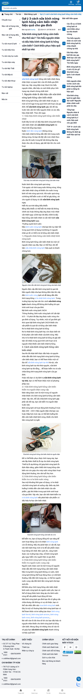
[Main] (5, 3)
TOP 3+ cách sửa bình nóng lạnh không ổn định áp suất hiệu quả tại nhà (74, 132)
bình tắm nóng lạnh (34, 131)
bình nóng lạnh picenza (40, 617)
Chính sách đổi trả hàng (51, 651)
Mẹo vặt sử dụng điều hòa (10, 36)
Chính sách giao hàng (50, 644)
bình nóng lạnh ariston (40, 614)
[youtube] (70, 647)
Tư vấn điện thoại (8, 81)
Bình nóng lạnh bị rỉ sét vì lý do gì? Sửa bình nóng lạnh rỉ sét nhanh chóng (74, 72)
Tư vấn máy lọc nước (10, 56)
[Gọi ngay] (79, 679)
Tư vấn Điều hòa (8, 50)
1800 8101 (5, 653)
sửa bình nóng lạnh (30, 79)
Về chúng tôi (26, 644)
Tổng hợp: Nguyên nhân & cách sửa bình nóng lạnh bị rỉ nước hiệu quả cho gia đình (73, 116)
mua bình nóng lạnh (47, 605)
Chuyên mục (7, 20)
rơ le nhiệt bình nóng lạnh (45, 298)
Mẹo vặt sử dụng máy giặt (10, 27)
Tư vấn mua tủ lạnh (9, 44)
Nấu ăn (4, 99)
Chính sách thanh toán (50, 647)
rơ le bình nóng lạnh (30, 497)
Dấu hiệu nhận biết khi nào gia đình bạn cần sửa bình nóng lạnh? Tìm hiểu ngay (74, 57)
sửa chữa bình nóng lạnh (35, 248)
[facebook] (64, 647)
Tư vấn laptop (7, 87)
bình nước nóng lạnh (34, 227)
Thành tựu (25, 647)
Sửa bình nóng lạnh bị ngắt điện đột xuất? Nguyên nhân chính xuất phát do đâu (74, 100)
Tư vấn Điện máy (8, 62)
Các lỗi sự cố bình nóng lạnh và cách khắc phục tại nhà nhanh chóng (74, 29)
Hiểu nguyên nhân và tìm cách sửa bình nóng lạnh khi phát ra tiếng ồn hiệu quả (74, 86)
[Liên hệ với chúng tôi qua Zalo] (79, 684)
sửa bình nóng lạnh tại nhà (38, 362)
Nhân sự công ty (28, 651)
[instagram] (76, 647)
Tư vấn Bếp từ (7, 75)
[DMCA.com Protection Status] (77, 652)
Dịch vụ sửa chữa (48, 658)
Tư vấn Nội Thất (8, 68)
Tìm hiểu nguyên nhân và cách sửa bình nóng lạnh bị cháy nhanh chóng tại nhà (74, 43)
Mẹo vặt (5, 93)
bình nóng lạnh (52, 542)
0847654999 (16, 654)
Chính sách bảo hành (50, 654)
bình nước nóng (31, 295)
